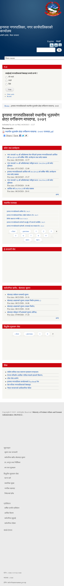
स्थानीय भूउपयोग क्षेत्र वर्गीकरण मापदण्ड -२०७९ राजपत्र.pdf (29, 131)
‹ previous (25, 231)
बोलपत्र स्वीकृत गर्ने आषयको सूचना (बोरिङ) (22, 312)
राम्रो (10, 80)
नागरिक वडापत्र (9, 488)
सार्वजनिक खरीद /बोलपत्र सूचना (14, 457)
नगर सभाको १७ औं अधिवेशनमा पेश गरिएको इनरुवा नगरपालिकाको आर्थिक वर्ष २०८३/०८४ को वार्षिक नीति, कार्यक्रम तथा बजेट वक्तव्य (32, 156)
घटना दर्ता (7, 478)
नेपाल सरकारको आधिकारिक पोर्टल (19, 388)
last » (38, 239)
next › (28, 239)
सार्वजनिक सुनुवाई (10, 518)
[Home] (53, 8)
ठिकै (9, 84)
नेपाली (58, 41)
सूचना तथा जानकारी (10, 452)
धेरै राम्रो (11, 76)
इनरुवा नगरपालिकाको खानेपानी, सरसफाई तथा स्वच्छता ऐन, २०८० (25, 226)
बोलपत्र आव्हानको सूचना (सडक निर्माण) (21, 306)
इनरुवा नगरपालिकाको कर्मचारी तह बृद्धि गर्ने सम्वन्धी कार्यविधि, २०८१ (26, 222)
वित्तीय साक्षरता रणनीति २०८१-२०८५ (17, 218)
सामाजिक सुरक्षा (9, 483)
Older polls (10, 94)
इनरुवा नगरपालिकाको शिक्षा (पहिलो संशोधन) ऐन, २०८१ (22, 215)
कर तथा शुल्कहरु (9, 467)
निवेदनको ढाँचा (9, 493)
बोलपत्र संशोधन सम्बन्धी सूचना (17, 294)
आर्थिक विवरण (9, 513)
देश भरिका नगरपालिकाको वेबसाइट (19, 384)
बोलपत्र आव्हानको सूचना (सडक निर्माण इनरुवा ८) (24, 300)
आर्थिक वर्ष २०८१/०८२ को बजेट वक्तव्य (20, 188)
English (50, 41)
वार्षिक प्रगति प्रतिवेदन (11, 508)
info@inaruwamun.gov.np (17, 582)
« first (13, 231)
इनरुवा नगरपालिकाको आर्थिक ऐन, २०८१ (18, 211)
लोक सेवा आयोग (12, 378)
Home (6, 105)
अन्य (57, 194)
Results (9, 96)
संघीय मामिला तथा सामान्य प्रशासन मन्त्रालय (22, 372)
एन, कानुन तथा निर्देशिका (12, 462)
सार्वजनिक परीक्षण (10, 523)
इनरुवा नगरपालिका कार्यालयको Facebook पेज (23, 381)
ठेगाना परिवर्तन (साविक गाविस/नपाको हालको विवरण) (25, 375)
